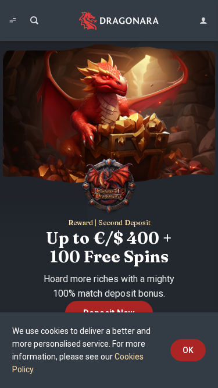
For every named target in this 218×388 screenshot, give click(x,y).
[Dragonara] (119, 20)
